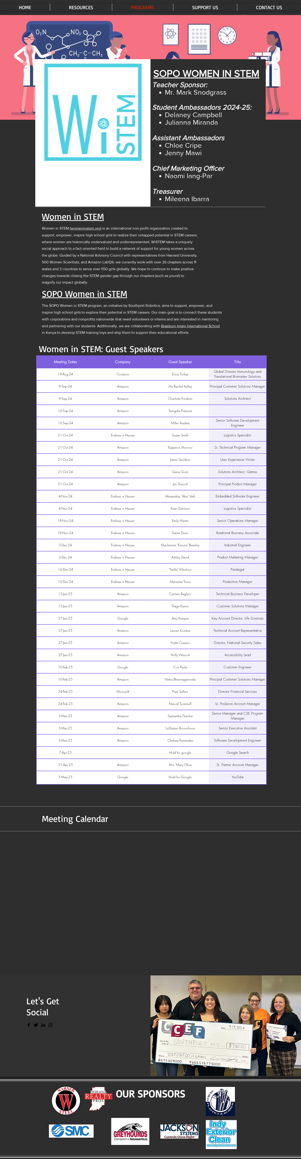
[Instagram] (50, 1025)
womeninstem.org (85, 228)
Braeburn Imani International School (190, 326)
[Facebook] (29, 1025)
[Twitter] (36, 1025)
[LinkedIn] (43, 1025)
